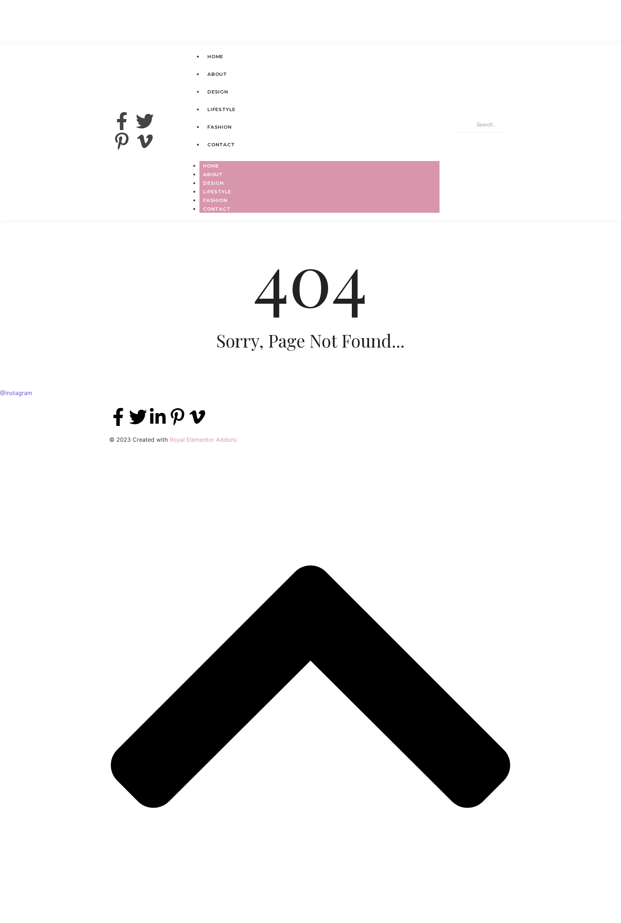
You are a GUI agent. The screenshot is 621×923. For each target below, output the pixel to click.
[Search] (462, 140)
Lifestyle (217, 191)
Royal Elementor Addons (203, 439)
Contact (217, 209)
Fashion (215, 200)
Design (213, 183)
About (213, 174)
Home (211, 166)
